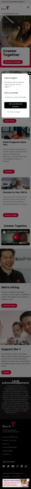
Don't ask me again (13, 112)
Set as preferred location (15, 105)
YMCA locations (11, 93)
